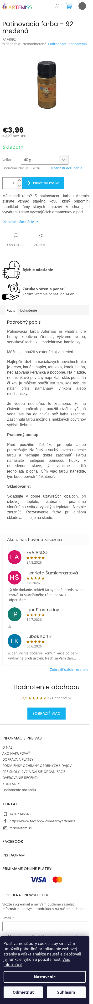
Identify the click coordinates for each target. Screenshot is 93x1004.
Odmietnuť (23, 992)
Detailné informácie (18, 221)
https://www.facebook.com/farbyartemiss (42, 821)
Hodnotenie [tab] (27, 310)
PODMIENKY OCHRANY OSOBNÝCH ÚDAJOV (37, 765)
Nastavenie (45, 976)
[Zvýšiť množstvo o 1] (19, 180)
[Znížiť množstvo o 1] (19, 186)
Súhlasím (66, 992)
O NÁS (7, 747)
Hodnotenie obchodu (46, 687)
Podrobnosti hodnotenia (67, 44)
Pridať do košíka (46, 183)
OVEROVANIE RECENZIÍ (20, 777)
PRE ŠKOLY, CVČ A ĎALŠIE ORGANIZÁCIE (34, 771)
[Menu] (82, 6)
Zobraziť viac (46, 713)
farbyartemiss (21, 828)
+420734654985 (22, 814)
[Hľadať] (57, 6)
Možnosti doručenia (66, 168)
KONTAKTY (11, 784)
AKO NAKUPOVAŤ (16, 753)
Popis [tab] (10, 310)
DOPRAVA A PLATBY (17, 759)
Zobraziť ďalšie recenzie (69, 669)
